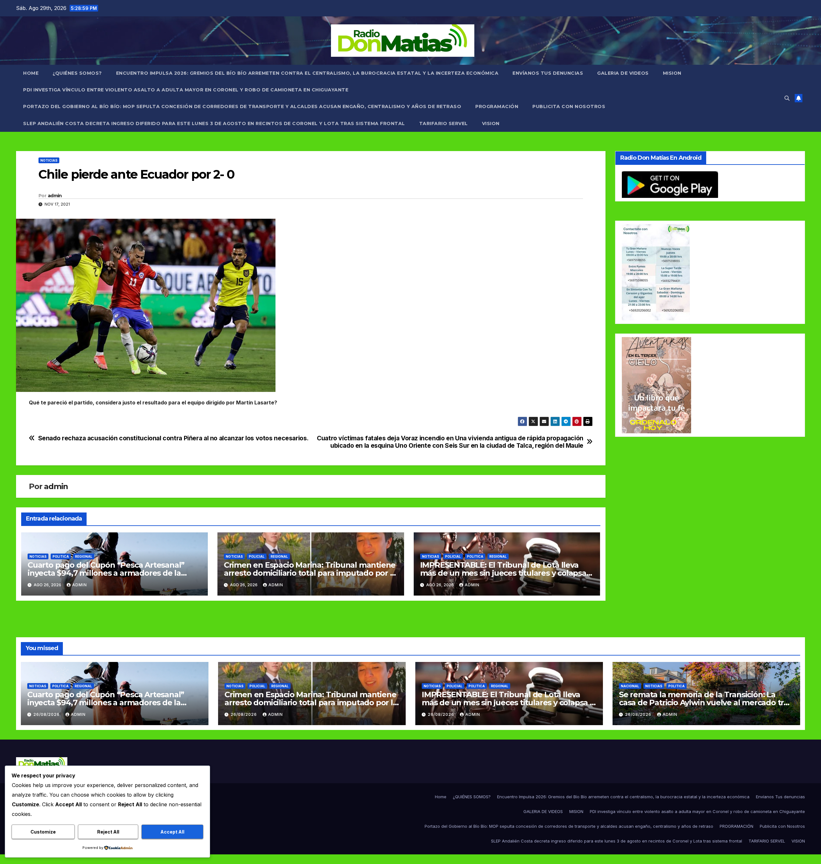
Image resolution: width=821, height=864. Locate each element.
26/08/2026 (47, 714)
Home (30, 73)
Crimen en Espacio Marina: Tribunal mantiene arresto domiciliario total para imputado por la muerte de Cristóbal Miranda (310, 573)
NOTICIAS (48, 160)
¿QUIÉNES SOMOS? (77, 73)
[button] (787, 98)
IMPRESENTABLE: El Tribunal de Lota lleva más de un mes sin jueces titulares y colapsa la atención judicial (503, 573)
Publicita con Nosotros (568, 106)
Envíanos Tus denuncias (547, 73)
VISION (491, 123)
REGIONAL (83, 556)
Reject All (108, 831)
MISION (672, 73)
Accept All (172, 831)
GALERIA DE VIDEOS (623, 73)
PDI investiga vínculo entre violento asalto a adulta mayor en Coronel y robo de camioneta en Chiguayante (185, 90)
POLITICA (61, 556)
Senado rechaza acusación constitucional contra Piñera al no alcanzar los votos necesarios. (173, 438)
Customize (43, 831)
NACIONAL (630, 686)
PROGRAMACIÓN (496, 106)
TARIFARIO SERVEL (443, 123)
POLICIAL (257, 556)
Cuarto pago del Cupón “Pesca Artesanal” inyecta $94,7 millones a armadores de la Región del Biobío (106, 573)
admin (55, 196)
